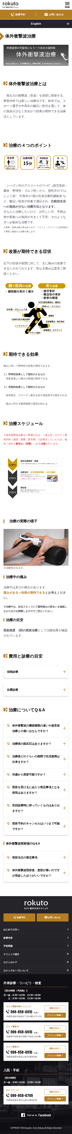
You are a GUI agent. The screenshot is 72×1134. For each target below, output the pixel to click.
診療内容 (8, 937)
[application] (36, 547)
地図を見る (54, 1008)
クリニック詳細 (54, 1015)
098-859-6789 (21, 1095)
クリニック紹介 (11, 954)
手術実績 (8, 946)
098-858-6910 (24, 1011)
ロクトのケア (10, 962)
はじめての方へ (11, 929)
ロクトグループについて (15, 970)
